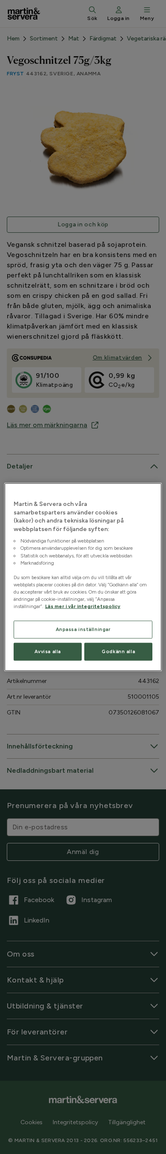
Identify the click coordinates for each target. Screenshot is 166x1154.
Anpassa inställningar (83, 629)
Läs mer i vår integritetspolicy (82, 606)
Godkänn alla (118, 651)
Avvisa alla (47, 651)
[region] (83, 577)
